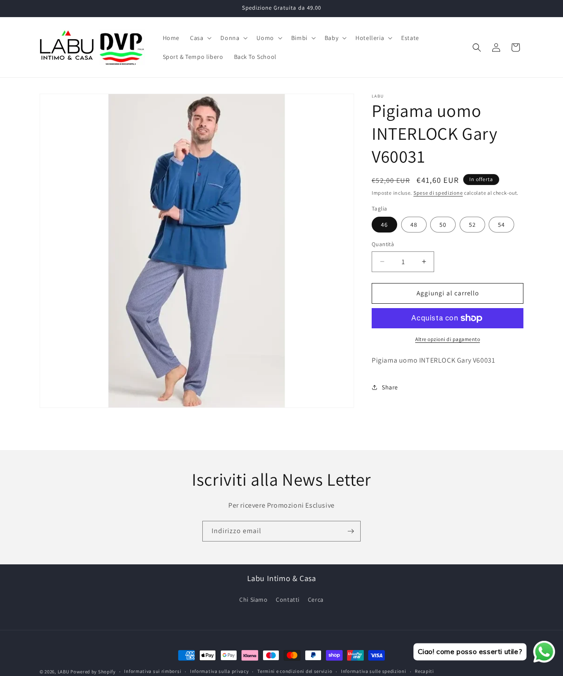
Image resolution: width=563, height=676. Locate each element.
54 (501, 225)
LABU (63, 672)
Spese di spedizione (438, 192)
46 (384, 225)
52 (472, 225)
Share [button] (390, 387)
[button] (200, 38)
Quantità (383, 244)
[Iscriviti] (350, 531)
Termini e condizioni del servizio (294, 671)
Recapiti (424, 671)
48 (413, 225)
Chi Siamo (253, 599)
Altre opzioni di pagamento (447, 339)
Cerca (316, 599)
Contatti (288, 599)
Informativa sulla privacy (219, 671)
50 (442, 225)
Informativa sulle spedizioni (373, 671)
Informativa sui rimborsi (152, 671)
